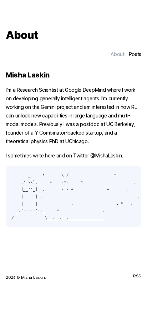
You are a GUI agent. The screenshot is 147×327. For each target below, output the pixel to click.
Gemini (48, 107)
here (50, 155)
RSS (137, 275)
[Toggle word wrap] (132, 175)
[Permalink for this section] (55, 75)
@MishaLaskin (106, 155)
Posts (135, 54)
